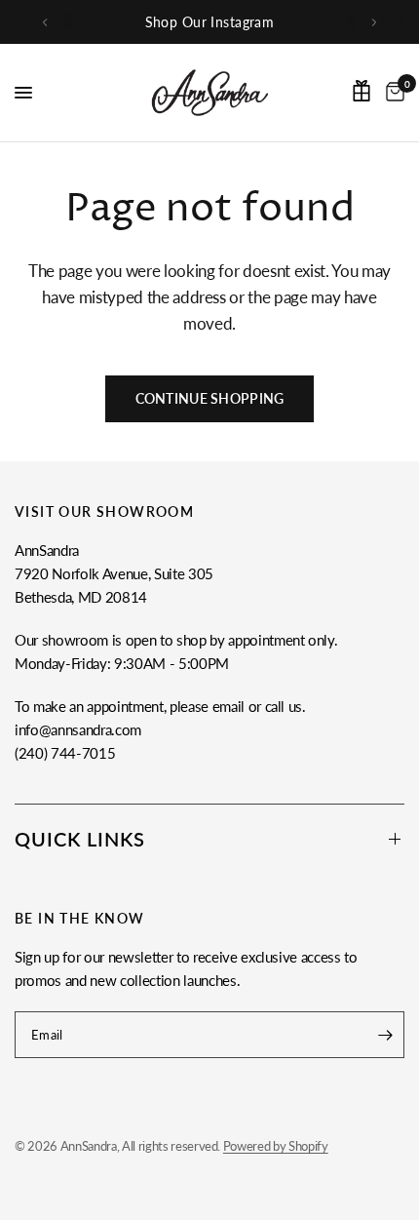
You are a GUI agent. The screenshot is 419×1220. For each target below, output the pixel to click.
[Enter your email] (384, 1034)
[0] (391, 92)
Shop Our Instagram (210, 22)
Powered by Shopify (275, 1146)
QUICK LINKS (80, 838)
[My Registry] (361, 90)
